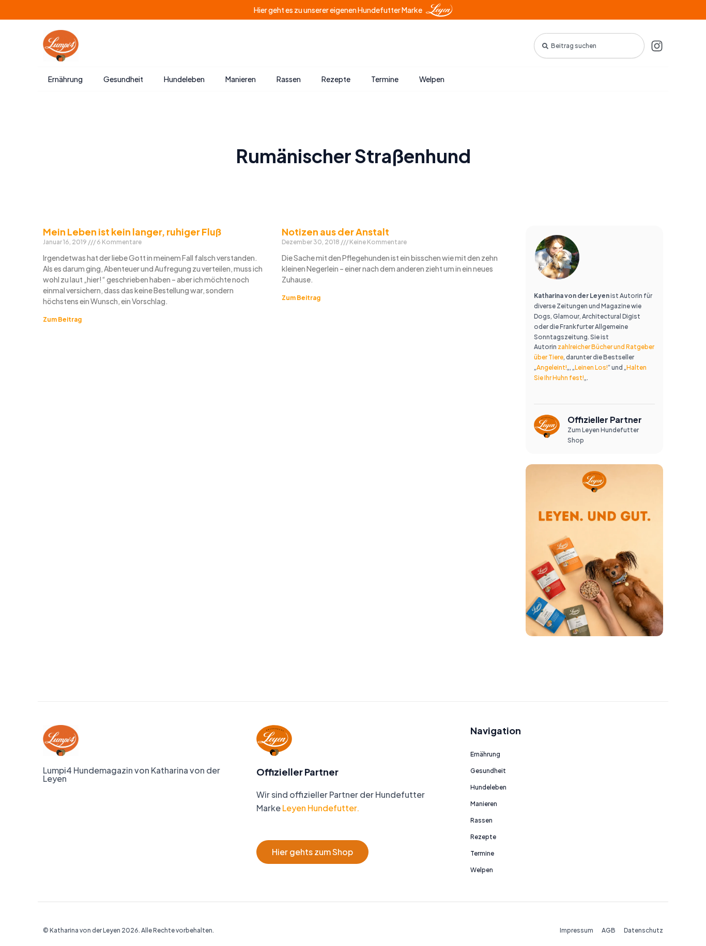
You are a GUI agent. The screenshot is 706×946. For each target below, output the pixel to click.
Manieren (240, 79)
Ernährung (65, 79)
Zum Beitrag (62, 319)
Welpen (431, 79)
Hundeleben (184, 79)
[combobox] (589, 45)
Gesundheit (123, 79)
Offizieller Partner (604, 419)
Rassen (289, 79)
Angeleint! (551, 367)
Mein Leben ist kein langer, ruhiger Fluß (132, 232)
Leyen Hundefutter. (320, 807)
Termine (384, 79)
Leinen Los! (591, 367)
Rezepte (335, 79)
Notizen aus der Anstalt (335, 232)
